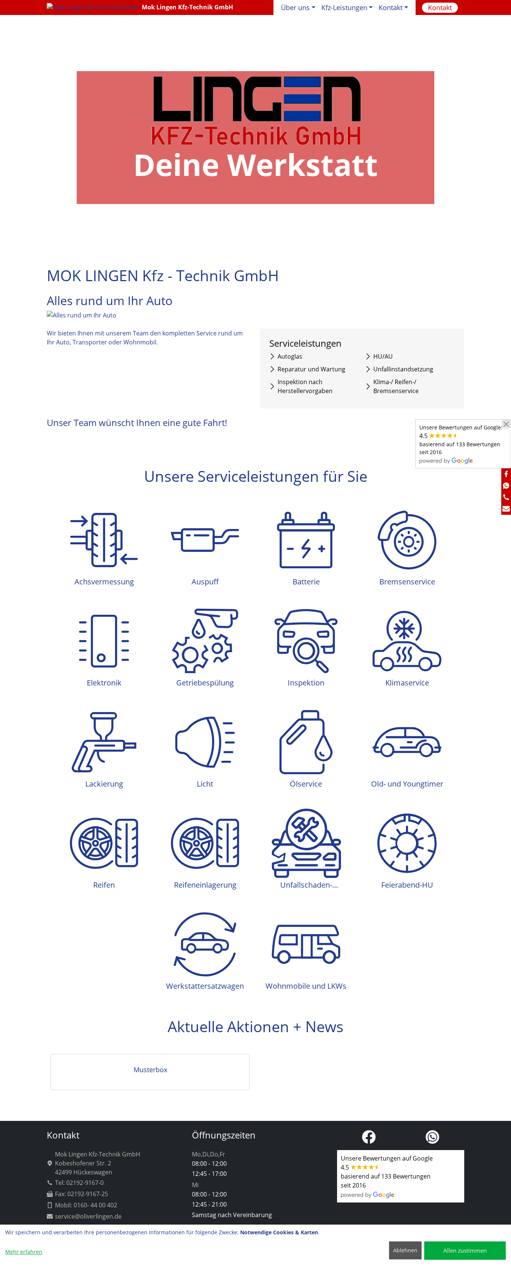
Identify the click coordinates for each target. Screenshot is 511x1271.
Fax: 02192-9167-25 (81, 1194)
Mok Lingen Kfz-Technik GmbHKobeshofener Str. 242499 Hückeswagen (97, 1163)
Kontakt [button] (391, 7)
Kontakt (440, 7)
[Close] (506, 424)
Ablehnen (405, 1250)
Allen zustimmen (465, 1250)
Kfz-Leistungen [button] (344, 7)
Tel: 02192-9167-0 (79, 1183)
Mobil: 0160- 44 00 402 (86, 1205)
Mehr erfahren (23, 1251)
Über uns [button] (295, 7)
